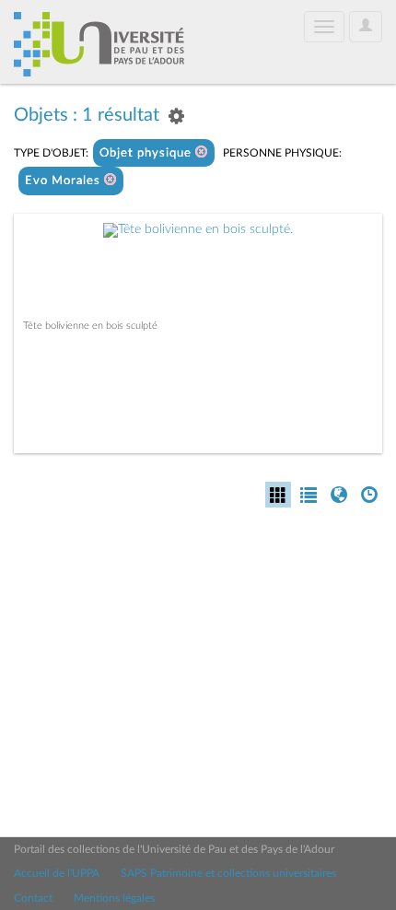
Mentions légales (114, 898)
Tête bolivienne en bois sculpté (90, 326)
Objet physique (147, 153)
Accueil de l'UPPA (56, 873)
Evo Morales (64, 181)
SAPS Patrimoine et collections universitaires (228, 873)
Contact (33, 898)
